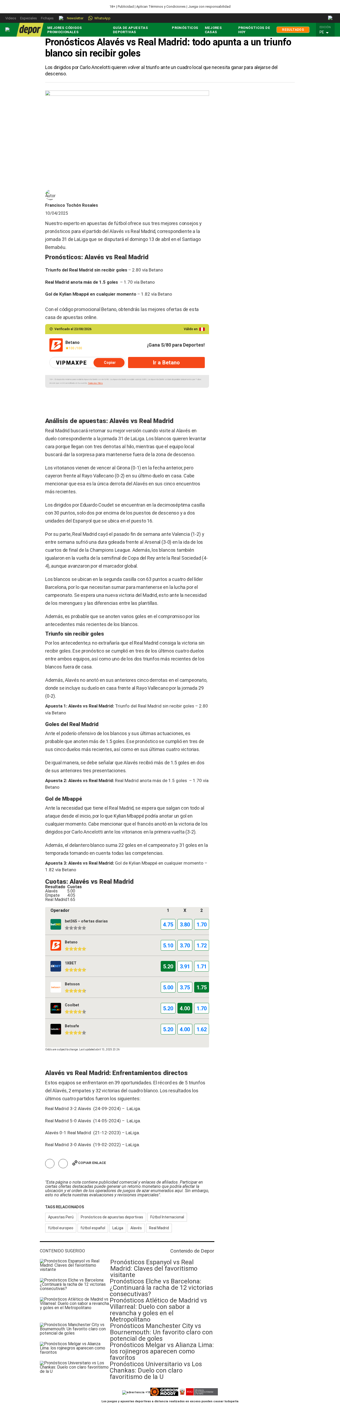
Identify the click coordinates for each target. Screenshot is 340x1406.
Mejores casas (213, 30)
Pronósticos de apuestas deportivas (112, 1217)
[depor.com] (30, 29)
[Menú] (8, 29)
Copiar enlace (92, 1163)
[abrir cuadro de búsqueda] (330, 18)
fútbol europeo (60, 1228)
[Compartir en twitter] (63, 1163)
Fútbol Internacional (167, 1217)
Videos (10, 18)
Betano (156, 270)
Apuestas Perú (61, 1217)
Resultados (293, 30)
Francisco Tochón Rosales (71, 205)
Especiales (28, 18)
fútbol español (92, 1228)
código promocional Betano (88, 309)
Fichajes (47, 18)
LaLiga (117, 1228)
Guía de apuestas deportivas (130, 30)
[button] (327, 32)
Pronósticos (185, 28)
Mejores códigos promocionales (64, 30)
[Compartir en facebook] (49, 1163)
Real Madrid (159, 1228)
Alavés (136, 1228)
